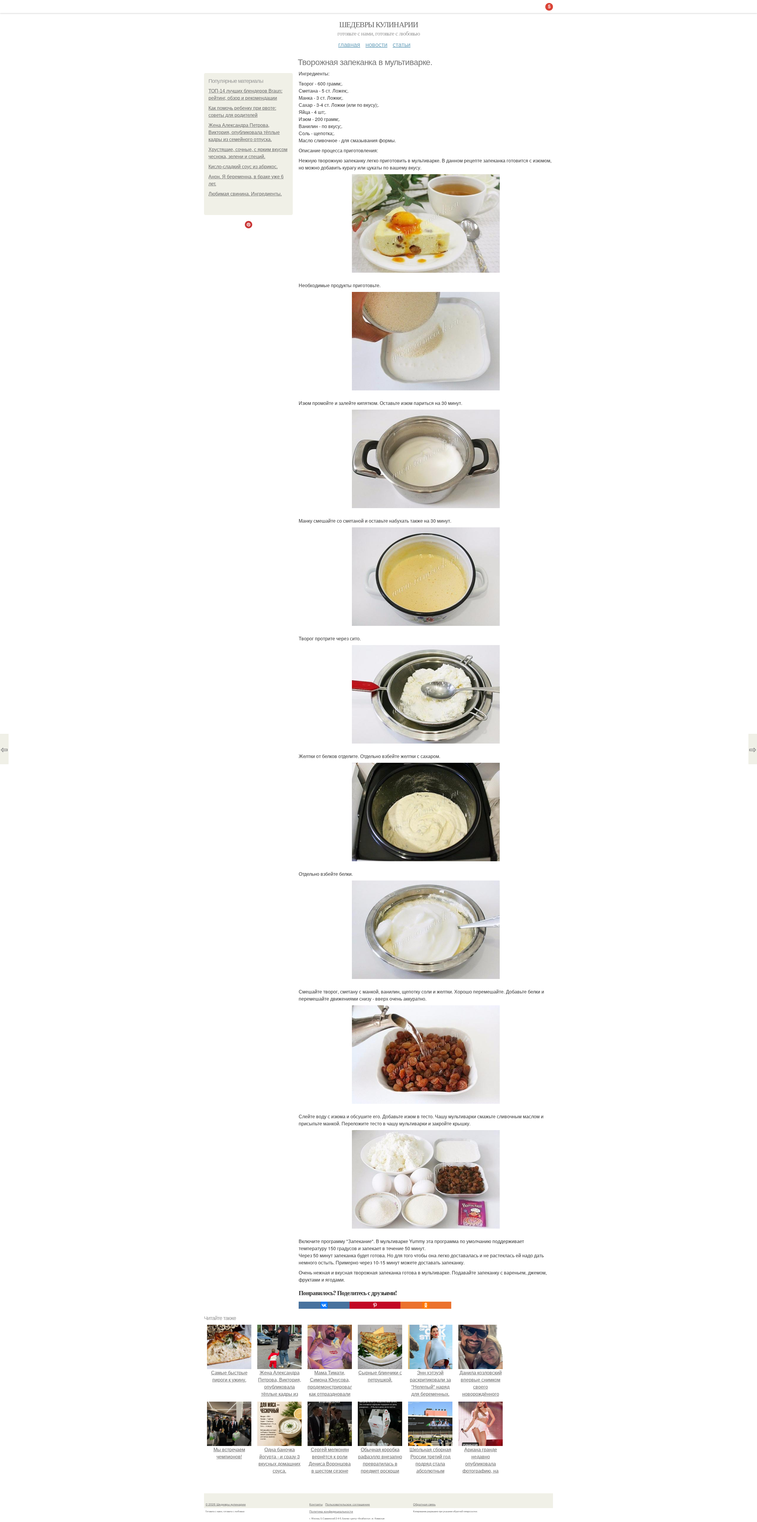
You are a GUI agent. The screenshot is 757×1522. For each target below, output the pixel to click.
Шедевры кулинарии (378, 24)
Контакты (316, 1504)
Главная (349, 44)
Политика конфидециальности (331, 1511)
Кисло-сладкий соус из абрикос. (243, 166)
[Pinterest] (375, 1305)
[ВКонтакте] (324, 1305)
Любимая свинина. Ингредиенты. (245, 193)
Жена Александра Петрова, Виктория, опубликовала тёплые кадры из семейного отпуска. (244, 132)
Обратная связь (424, 1504)
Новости (376, 44)
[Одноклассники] (425, 1305)
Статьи (401, 44)
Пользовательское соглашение (347, 1504)
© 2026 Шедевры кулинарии (226, 1504)
